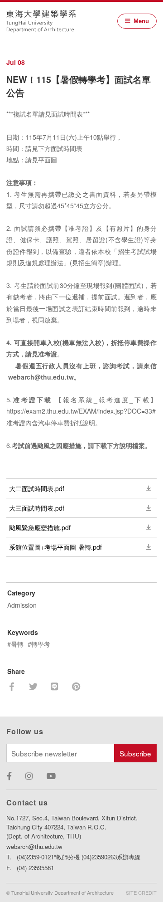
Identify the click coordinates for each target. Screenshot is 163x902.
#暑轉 (15, 644)
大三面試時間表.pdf (36, 507)
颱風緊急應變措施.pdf (40, 527)
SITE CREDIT (141, 892)
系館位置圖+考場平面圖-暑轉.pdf (55, 546)
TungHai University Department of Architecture (41, 21)
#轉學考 (39, 644)
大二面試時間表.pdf (36, 488)
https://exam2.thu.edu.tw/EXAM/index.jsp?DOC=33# (81, 410)
